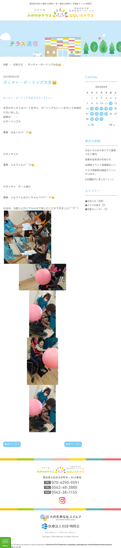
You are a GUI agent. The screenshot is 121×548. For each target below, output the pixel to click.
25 (106, 114)
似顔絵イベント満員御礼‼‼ (100, 165)
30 (96, 119)
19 (110, 108)
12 (110, 103)
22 (92, 114)
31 (101, 119)
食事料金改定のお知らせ (98, 159)
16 (96, 108)
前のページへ (12, 444)
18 (106, 108)
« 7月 (91, 125)
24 (101, 114)
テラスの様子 (94, 205)
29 (92, 119)
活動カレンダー (95, 209)
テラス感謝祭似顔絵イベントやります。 (100, 172)
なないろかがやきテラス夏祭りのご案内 (100, 152)
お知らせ (18, 64)
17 (101, 108)
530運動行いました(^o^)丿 (99, 179)
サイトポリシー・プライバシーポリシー (60, 532)
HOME (5, 64)
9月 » (112, 125)
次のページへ (73, 444)
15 (92, 108)
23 (96, 114)
